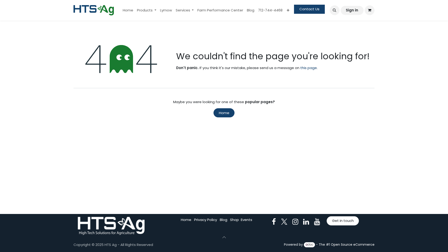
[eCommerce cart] (369, 10)
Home (224, 112)
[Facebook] (274, 221)
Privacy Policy (205, 219)
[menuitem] (128, 10)
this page (308, 67)
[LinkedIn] (306, 221)
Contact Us (309, 9)
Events (246, 219)
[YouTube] (317, 221)
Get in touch (343, 220)
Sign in (352, 10)
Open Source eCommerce (352, 244)
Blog (223, 219)
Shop (234, 219)
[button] (335, 10)
